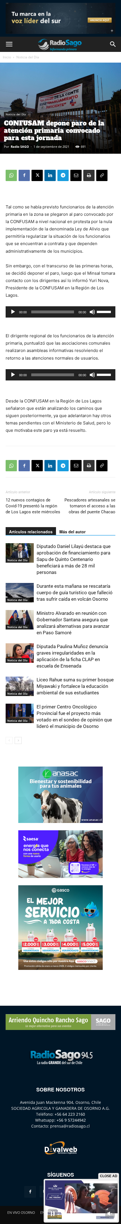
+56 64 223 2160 (70, 1114)
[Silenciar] (92, 312)
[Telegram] (63, 175)
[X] (37, 175)
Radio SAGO (20, 146)
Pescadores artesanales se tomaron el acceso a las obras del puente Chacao (89, 505)
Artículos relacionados (31, 531)
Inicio (7, 57)
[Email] (76, 175)
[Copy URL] (101, 175)
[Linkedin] (50, 175)
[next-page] (18, 740)
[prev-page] (9, 740)
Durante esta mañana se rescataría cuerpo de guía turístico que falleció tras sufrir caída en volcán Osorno (75, 592)
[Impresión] (89, 175)
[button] (9, 44)
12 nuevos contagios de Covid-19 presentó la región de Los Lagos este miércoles (33, 505)
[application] (60, 312)
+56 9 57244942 (71, 1120)
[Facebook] (24, 175)
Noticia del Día (27, 57)
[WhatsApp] (11, 175)
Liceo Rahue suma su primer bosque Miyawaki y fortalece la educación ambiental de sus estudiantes (75, 686)
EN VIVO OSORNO (21, 1212)
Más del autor (72, 531)
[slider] (105, 311)
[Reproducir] (13, 312)
